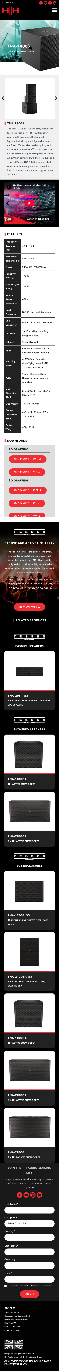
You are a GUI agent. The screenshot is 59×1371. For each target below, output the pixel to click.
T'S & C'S (35, 1360)
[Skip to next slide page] (56, 98)
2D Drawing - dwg (26, 459)
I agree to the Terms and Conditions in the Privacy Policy (29, 1286)
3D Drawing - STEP (27, 490)
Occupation (11, 1217)
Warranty (20, 1364)
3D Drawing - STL (26, 503)
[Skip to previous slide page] (3, 98)
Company (10, 1259)
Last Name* (11, 1246)
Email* (8, 1273)
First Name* (11, 1204)
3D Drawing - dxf (26, 516)
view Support (28, 607)
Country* (9, 1231)
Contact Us (11, 1330)
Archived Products (16, 1360)
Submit (29, 1294)
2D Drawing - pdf (26, 472)
